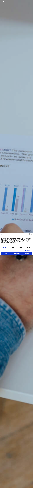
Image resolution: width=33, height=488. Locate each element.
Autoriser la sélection (16, 253)
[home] (3, 1)
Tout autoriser (27, 253)
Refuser (6, 253)
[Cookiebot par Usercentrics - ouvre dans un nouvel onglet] (28, 234)
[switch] (12, 247)
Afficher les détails (27, 250)
